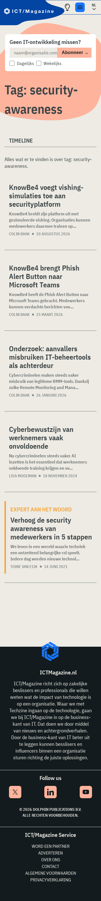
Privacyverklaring (50, 880)
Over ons (50, 859)
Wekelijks (52, 63)
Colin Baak (19, 233)
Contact (50, 866)
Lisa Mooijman (22, 475)
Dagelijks (25, 63)
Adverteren (50, 853)
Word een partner (51, 846)
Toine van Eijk (24, 566)
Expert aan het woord (41, 509)
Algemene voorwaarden (50, 873)
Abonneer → (75, 52)
